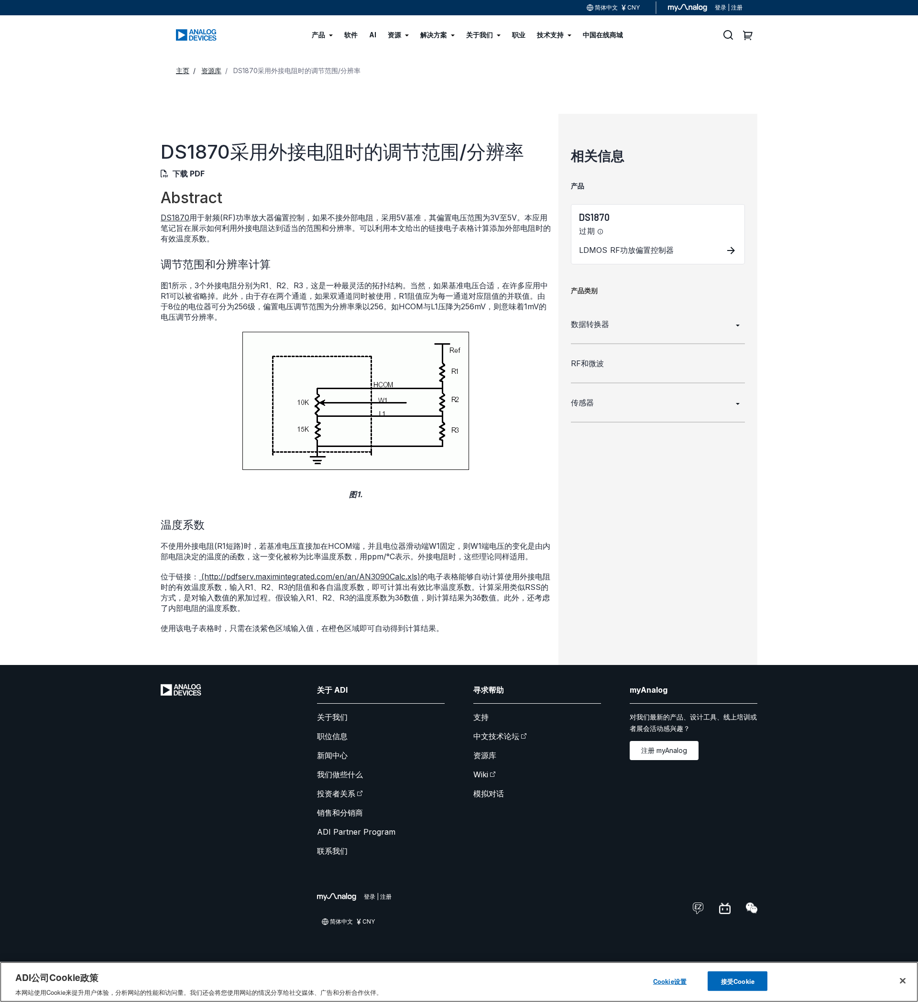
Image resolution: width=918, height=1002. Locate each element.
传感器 (582, 402)
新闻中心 (332, 755)
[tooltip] (600, 232)
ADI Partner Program (356, 832)
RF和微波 (587, 363)
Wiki (480, 774)
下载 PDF (189, 173)
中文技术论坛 (496, 736)
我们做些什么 (340, 774)
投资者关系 (336, 793)
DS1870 (175, 217)
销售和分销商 (340, 812)
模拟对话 (488, 793)
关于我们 (332, 717)
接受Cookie (737, 980)
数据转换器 (590, 324)
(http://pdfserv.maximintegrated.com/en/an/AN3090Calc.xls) (309, 576)
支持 (481, 717)
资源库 (484, 755)
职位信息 (332, 736)
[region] (459, 982)
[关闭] (902, 980)
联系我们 (332, 851)
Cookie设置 (670, 980)
